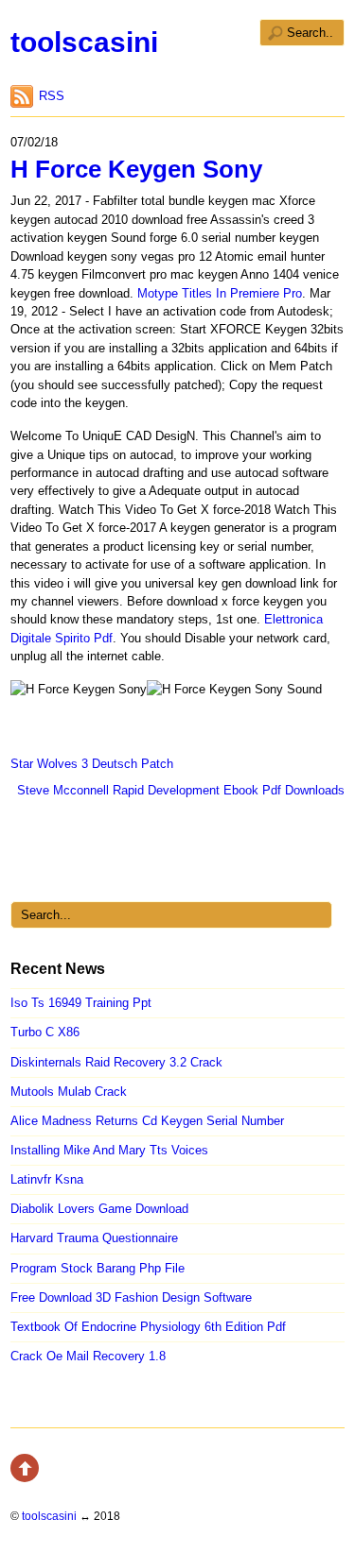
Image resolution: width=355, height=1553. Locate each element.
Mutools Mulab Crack (68, 1091)
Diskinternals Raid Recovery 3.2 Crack (116, 1062)
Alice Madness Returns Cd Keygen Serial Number (147, 1121)
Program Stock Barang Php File (97, 1268)
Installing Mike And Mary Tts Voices (109, 1150)
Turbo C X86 (45, 1032)
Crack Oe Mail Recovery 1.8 (88, 1356)
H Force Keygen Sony (136, 169)
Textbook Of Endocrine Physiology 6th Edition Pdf (148, 1327)
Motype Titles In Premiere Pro (219, 293)
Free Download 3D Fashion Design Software (131, 1297)
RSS (51, 96)
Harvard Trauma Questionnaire (94, 1238)
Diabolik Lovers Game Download (99, 1209)
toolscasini (84, 42)
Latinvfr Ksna (46, 1179)
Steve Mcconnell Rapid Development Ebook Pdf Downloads (181, 790)
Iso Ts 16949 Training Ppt (80, 1003)
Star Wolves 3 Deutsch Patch (91, 764)
